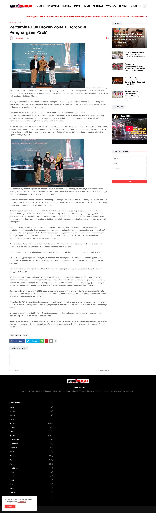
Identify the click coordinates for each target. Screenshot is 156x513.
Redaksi (134, 6)
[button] (139, 6)
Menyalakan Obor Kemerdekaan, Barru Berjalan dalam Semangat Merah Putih (135, 81)
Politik (31, 472)
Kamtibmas (31, 444)
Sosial (31, 484)
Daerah (77, 6)
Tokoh (31, 488)
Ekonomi (21, 22)
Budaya (31, 415)
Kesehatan (31, 448)
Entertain (25, 335)
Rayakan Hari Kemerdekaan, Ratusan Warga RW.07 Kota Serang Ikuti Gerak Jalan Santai (135, 67)
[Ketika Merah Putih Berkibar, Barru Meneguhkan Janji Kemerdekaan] (117, 94)
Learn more (22, 502)
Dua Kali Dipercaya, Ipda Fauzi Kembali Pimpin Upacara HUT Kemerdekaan (135, 54)
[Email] (51, 341)
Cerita (31, 419)
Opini (31, 464)
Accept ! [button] (10, 506)
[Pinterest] (46, 341)
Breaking (40, 6)
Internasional (31, 440)
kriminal (31, 492)
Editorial (123, 6)
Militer (31, 452)
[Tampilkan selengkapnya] (55, 341)
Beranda (12, 22)
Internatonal (53, 6)
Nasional (66, 6)
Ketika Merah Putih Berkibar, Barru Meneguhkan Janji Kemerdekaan (132, 95)
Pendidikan (98, 6)
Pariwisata (111, 6)
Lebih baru (15, 370)
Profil (31, 476)
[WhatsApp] (42, 341)
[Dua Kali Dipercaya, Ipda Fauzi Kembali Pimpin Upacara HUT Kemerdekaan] (117, 55)
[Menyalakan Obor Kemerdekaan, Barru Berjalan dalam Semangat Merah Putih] (117, 80)
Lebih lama (103, 370)
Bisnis (31, 407)
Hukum (87, 6)
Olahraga (31, 460)
